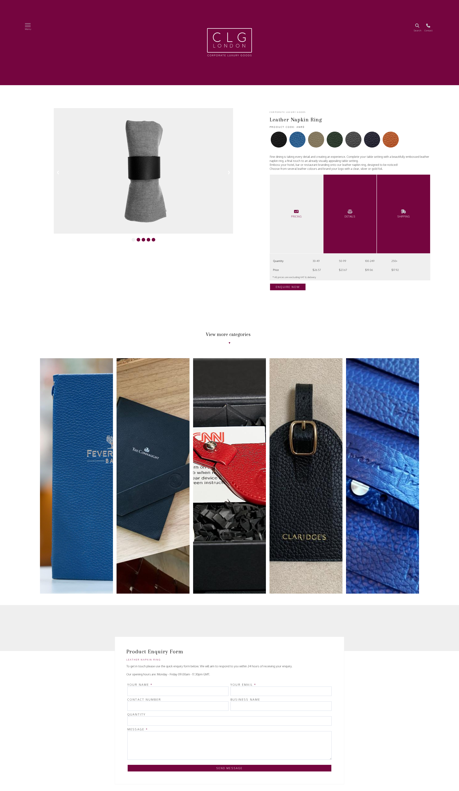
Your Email (243, 684)
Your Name (140, 684)
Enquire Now (288, 286)
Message (137, 729)
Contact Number (144, 699)
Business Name (245, 699)
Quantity (136, 714)
